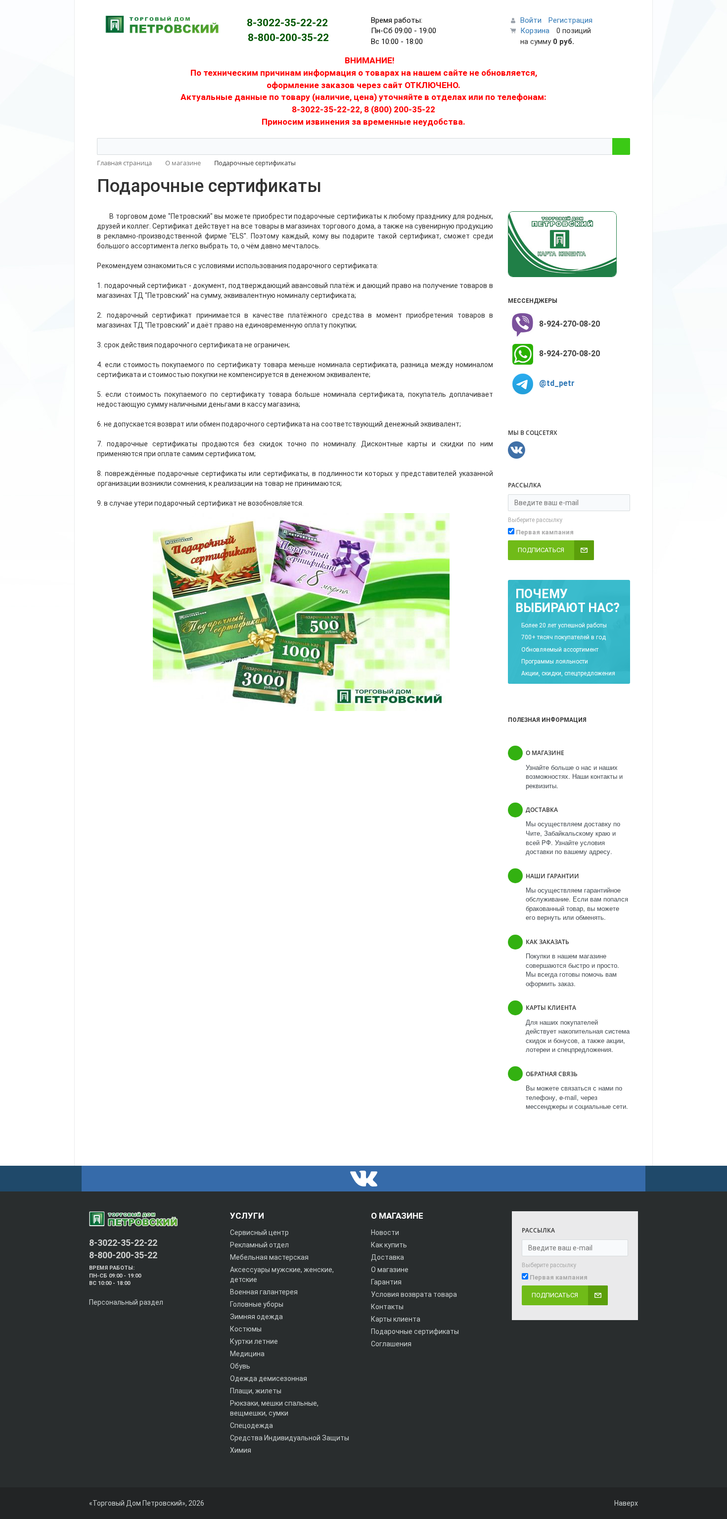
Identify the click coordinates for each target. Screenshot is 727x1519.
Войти (531, 20)
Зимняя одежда (256, 1317)
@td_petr (557, 383)
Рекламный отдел (259, 1245)
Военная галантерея (264, 1292)
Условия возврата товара (414, 1294)
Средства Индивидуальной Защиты (289, 1438)
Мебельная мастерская (269, 1257)
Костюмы (246, 1329)
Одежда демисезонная (268, 1378)
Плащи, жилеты (255, 1391)
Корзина (534, 30)
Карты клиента (395, 1319)
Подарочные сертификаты (415, 1331)
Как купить (389, 1245)
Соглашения (391, 1344)
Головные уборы (256, 1304)
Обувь (240, 1366)
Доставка (387, 1257)
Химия (240, 1450)
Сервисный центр (259, 1232)
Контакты (387, 1307)
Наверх (625, 1503)
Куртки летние (254, 1341)
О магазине (390, 1270)
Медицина (247, 1354)
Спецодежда (251, 1425)
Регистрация (570, 20)
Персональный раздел (126, 1302)
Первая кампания (545, 532)
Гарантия (386, 1282)
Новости (385, 1232)
